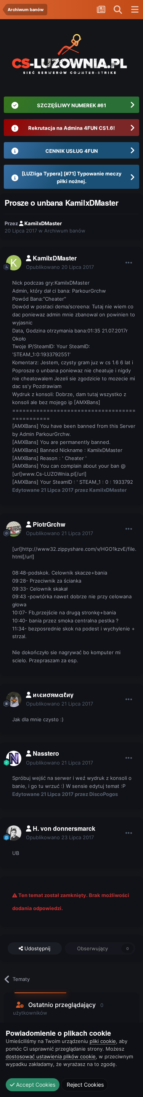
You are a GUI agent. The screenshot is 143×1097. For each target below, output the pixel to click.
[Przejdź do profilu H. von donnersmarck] (13, 833)
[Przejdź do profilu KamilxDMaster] (13, 262)
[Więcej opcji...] (129, 262)
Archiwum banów (64, 231)
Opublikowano (60, 267)
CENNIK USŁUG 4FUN (71, 151)
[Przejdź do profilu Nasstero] (13, 758)
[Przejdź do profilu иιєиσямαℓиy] (13, 699)
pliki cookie (103, 1041)
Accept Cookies (34, 1084)
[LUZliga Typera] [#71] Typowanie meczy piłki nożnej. (72, 177)
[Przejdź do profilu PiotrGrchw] (13, 529)
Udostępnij (36, 948)
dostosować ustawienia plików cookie (51, 1056)
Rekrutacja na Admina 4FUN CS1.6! (71, 128)
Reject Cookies (84, 1084)
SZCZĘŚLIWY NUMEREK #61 (71, 105)
